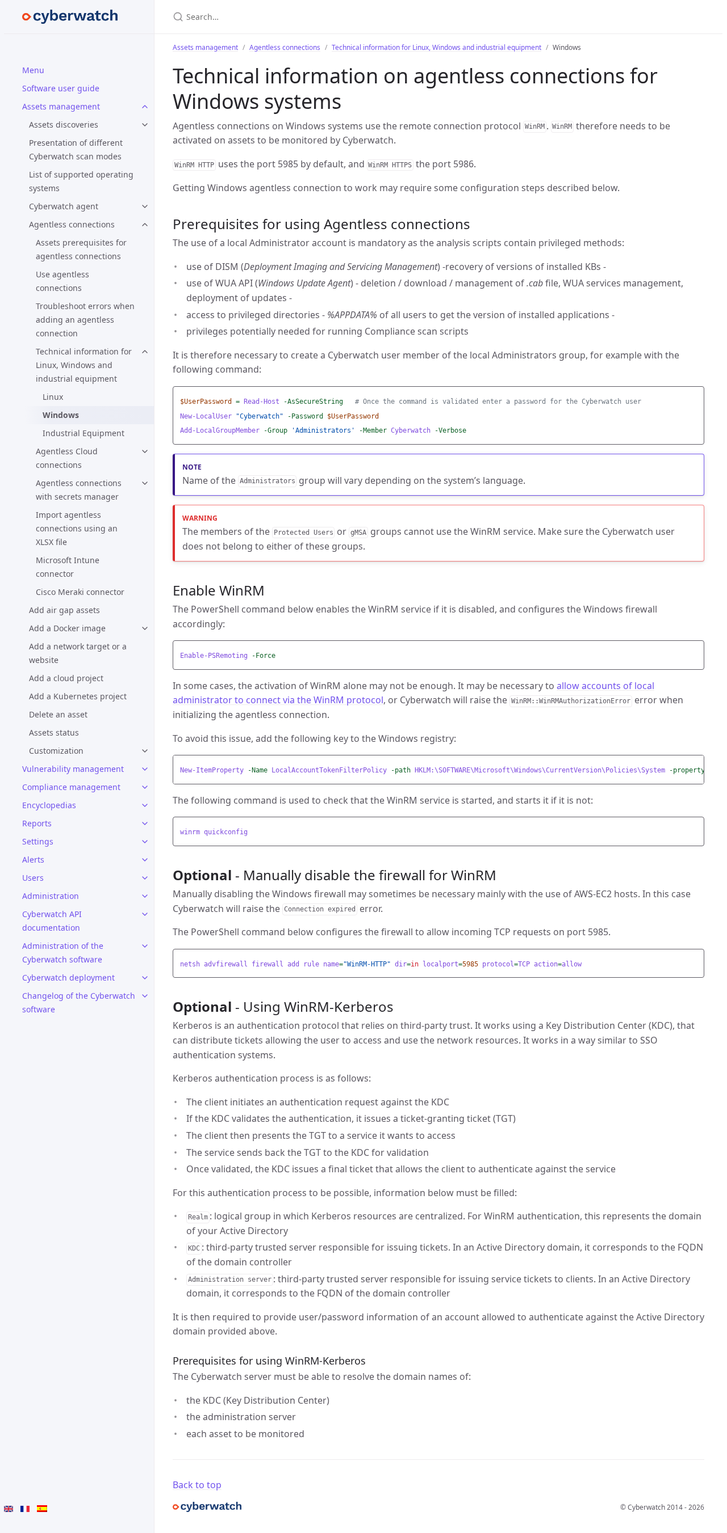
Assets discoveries (63, 124)
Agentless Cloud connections (67, 458)
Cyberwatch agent (63, 206)
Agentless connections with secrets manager (79, 490)
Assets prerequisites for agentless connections (81, 249)
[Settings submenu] (145, 842)
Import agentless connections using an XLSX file (77, 528)
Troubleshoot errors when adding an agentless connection (85, 320)
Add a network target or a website (78, 653)
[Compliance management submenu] (145, 787)
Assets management (61, 106)
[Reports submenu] (145, 823)
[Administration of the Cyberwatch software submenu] (145, 946)
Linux (53, 396)
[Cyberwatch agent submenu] (145, 206)
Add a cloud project (66, 678)
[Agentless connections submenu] (145, 225)
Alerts (33, 859)
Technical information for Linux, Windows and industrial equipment (84, 365)
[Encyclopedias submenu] (145, 805)
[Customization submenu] (145, 751)
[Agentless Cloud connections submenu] (145, 451)
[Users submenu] (145, 878)
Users (33, 877)
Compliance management (71, 787)
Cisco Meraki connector (80, 591)
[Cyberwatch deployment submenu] (145, 978)
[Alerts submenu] (145, 860)
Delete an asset (58, 714)
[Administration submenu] (145, 896)
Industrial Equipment (83, 433)
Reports (37, 823)
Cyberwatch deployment (68, 977)
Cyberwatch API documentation (52, 921)
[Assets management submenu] (145, 107)
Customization (56, 750)
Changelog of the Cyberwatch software (78, 1002)
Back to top (197, 1485)
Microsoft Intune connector (67, 567)
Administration (50, 895)
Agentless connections (72, 224)
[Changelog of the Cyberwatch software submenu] (145, 996)
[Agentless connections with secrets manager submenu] (145, 483)
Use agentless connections (62, 281)
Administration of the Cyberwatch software (62, 952)
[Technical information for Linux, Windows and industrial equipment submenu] (145, 352)
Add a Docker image (67, 628)
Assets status (54, 732)
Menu (33, 70)
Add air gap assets (64, 610)
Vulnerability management (73, 768)
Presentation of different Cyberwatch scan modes (76, 149)
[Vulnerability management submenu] (145, 769)
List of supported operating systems (81, 181)
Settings (37, 841)
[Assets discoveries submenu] (145, 125)
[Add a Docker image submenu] (145, 628)
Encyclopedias (49, 805)
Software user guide (60, 88)
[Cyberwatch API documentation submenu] (145, 914)
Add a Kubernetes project (78, 696)
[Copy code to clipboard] (694, 398)
